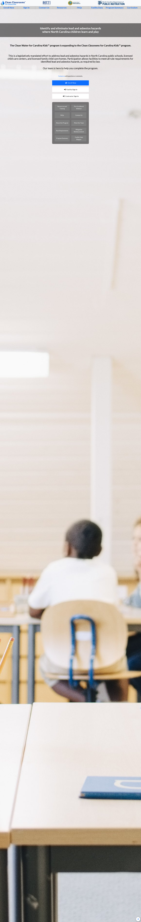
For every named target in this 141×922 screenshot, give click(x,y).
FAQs (79, 7)
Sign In (26, 7)
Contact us (61, 76)
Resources (62, 7)
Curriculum (132, 7)
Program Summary (114, 7)
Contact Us (44, 7)
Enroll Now (9, 7)
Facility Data (97, 7)
